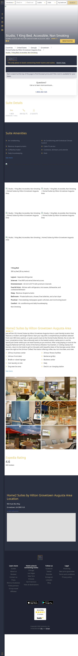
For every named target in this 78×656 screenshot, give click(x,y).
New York (31, 576)
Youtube (49, 574)
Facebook (49, 569)
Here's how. (61, 63)
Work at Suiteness (13, 583)
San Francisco (31, 582)
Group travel (13, 588)
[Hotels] (2, 26)
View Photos (67, 41)
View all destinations (31, 585)
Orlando (31, 579)
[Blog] (2, 30)
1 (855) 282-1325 (41, 92)
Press (14, 580)
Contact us (13, 577)
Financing (66, 569)
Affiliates (13, 591)
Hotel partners (13, 586)
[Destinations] (2, 14)
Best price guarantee (66, 571)
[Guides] (2, 18)
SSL (41, 628)
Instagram (49, 577)
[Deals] (2, 22)
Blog (49, 583)
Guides (13, 569)
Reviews (13, 574)
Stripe (48, 628)
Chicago (31, 570)
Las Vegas (31, 573)
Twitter (49, 571)
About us (13, 571)
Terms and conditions (67, 574)
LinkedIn (49, 580)
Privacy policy (67, 577)
